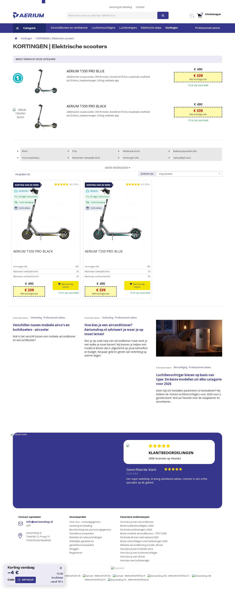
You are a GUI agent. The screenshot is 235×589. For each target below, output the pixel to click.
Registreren (75, 552)
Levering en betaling (120, 7)
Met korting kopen (67, 285)
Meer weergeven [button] (117, 167)
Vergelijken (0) (22, 174)
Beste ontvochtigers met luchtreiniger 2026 (143, 541)
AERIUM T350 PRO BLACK (86, 106)
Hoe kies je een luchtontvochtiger (138, 552)
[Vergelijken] (192, 17)
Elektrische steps (151, 28)
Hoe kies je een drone (132, 556)
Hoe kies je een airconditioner (137, 521)
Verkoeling (36, 317)
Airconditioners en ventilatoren (69, 28)
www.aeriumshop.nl (135, 575)
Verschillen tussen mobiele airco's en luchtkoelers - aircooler (41, 327)
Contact (140, 7)
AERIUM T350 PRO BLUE (85, 71)
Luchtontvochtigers (103, 28)
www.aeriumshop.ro (178, 575)
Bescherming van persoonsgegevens (90, 529)
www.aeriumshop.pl (138, 579)
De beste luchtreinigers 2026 (136, 529)
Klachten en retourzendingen (85, 537)
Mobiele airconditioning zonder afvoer (141, 545)
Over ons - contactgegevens (85, 521)
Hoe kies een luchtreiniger (134, 560)
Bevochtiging (180, 367)
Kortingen (171, 28)
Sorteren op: (147, 173)
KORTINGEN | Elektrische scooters (55, 38)
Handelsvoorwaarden (81, 533)
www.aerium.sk (72, 575)
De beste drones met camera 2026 (139, 537)
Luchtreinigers (128, 28)
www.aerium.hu (103, 575)
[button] (209, 15)
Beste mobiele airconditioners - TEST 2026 (143, 533)
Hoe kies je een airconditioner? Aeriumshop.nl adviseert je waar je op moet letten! (113, 329)
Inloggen (74, 548)
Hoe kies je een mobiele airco (136, 548)
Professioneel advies (207, 28)
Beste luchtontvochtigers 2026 (136, 525)
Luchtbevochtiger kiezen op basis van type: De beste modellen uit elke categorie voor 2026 (189, 379)
